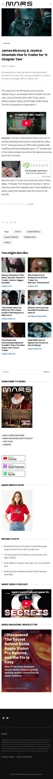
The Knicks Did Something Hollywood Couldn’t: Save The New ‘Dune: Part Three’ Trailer (13, 345)
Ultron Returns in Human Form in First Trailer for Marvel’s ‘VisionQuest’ (39, 279)
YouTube (30, 204)
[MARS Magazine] (19, 7)
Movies (6, 43)
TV (11, 286)
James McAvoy (33, 232)
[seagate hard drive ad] (26, 177)
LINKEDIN (7, 445)
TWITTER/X (8, 442)
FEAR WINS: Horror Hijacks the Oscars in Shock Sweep (38, 342)
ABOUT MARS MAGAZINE (13, 435)
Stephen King (29, 237)
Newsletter (42, 316)
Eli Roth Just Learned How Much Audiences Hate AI (38, 310)
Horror (18, 232)
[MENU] (3, 4)
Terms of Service (24, 757)
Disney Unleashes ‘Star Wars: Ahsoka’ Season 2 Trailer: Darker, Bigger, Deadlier (13, 279)
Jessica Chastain (11, 237)
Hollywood (5, 286)
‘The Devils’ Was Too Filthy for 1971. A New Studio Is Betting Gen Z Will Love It (13, 311)
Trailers (7, 242)
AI (28, 316)
